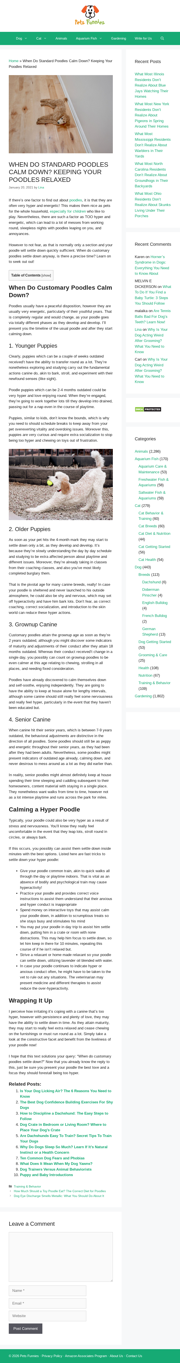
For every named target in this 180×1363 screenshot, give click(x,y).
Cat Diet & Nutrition (154, 533)
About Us (116, 1356)
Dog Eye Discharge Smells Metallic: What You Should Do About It (59, 1196)
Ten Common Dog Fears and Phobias (52, 1158)
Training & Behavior (27, 1186)
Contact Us (134, 1356)
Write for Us (143, 38)
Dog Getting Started (155, 642)
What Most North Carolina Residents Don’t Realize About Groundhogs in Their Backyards (151, 175)
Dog (19, 38)
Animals (61, 38)
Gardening (118, 38)
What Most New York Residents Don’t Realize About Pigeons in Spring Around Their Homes (152, 115)
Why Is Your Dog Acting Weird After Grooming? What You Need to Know (151, 340)
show (46, 275)
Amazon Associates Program (86, 1356)
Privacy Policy (52, 1356)
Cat (38, 38)
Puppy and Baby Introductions (46, 1175)
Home (13, 61)
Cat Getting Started (154, 547)
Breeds (144, 575)
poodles (75, 200)
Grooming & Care (153, 655)
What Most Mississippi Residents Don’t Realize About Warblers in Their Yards (153, 145)
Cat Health (147, 560)
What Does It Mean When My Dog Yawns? (56, 1164)
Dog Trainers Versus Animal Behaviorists (56, 1169)
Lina (138, 329)
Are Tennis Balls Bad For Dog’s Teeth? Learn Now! (153, 316)
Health (144, 668)
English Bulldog (154, 603)
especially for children (68, 211)
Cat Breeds (148, 526)
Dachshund (151, 582)
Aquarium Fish (86, 38)
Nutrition (145, 675)
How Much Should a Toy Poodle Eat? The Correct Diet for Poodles (60, 1191)
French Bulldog (154, 616)
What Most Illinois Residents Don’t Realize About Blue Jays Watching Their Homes (151, 85)
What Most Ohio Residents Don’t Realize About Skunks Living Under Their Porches (153, 205)
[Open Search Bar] (162, 38)
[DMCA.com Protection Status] (148, 411)
